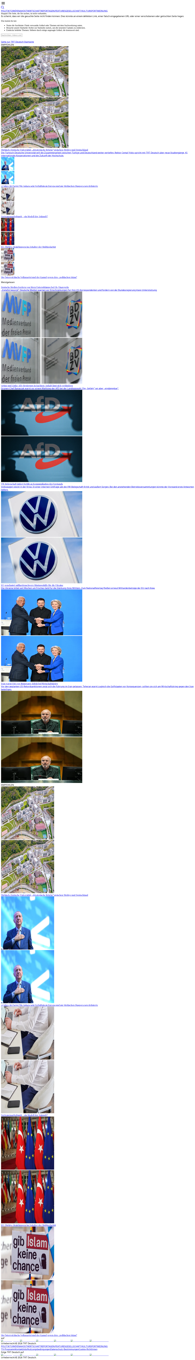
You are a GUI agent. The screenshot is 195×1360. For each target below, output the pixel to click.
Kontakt (19, 1349)
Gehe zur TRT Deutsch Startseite (17, 41)
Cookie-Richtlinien (88, 1349)
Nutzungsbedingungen (38, 1349)
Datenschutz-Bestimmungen (64, 1349)
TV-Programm (8, 1349)
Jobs (25, 1349)
